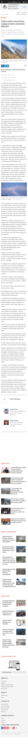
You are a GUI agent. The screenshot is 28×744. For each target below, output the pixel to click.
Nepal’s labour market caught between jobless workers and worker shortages (8, 643)
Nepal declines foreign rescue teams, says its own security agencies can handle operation (9, 583)
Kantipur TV (16, 728)
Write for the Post (4, 704)
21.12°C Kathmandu (23, 12)
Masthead (3, 683)
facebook (2, 66)
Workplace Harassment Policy (7, 686)
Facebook (3, 720)
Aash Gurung (14, 420)
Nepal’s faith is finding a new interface (7, 622)
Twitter (2, 718)
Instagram (3, 722)
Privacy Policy (4, 688)
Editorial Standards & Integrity (7, 684)
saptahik (5, 728)
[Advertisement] (14, 448)
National (4, 17)
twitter (5, 66)
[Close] (1, 6)
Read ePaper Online (6, 672)
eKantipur (2, 728)
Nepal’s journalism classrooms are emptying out (8, 613)
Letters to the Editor (5, 706)
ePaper (2, 697)
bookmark (25, 65)
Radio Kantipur (13, 728)
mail (7, 66)
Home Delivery (4, 695)
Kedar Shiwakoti (6, 69)
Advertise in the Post (5, 708)
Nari (11, 728)
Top (26, 738)
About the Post (4, 681)
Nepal (8, 728)
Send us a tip (3, 711)
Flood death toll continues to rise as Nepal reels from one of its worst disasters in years (9, 561)
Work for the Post (4, 709)
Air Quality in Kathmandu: (21, 14)
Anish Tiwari (16, 69)
